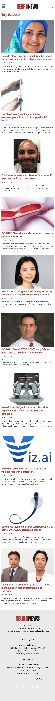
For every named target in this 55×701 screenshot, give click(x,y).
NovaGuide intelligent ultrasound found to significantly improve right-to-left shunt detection (24, 410)
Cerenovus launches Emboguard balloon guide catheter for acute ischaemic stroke (27, 528)
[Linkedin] (22, 687)
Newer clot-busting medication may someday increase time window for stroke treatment (26, 293)
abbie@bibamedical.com (39, 631)
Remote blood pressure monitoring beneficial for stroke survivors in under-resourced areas (26, 57)
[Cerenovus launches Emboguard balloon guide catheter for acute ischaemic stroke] (27, 507)
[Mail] (27, 687)
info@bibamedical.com (30, 654)
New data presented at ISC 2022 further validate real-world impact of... (23, 470)
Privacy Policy (37, 679)
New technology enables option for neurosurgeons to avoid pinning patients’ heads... (24, 117)
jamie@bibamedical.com (34, 628)
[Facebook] (17, 687)
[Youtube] (38, 687)
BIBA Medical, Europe (27, 645)
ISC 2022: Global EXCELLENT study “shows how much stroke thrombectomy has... (25, 351)
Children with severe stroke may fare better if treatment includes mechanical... (26, 177)
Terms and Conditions (21, 679)
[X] (33, 687)
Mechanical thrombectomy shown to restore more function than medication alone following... (26, 588)
